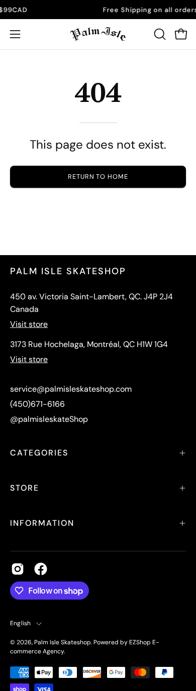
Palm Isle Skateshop (62, 642)
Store (24, 488)
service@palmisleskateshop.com (71, 389)
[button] (159, 34)
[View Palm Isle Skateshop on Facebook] (40, 569)
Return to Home (98, 176)
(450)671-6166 (37, 404)
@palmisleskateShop (49, 419)
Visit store (29, 324)
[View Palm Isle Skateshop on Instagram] (17, 569)
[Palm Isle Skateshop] (98, 34)
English (20, 623)
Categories (39, 452)
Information (42, 523)
